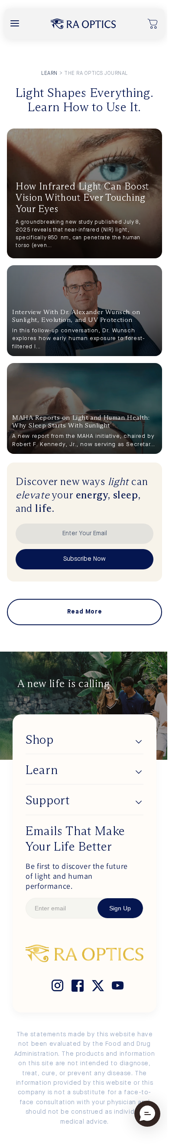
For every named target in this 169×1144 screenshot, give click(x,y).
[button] (153, 23)
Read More (84, 612)
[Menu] (14, 24)
